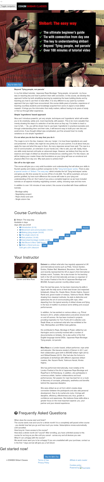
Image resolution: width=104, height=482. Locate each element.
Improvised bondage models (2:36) (36, 240)
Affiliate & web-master (78, 460)
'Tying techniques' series (68, 169)
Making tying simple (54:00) (33, 232)
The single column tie (30, 235)
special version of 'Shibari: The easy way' (32, 171)
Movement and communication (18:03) (37, 230)
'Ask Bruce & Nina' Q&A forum (33, 242)
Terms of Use (43, 460)
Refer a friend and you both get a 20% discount (29, 246)
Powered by (75, 467)
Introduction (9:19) (29, 227)
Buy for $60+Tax (14, 84)
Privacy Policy (43, 462)
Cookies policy (75, 465)
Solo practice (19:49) (30, 237)
